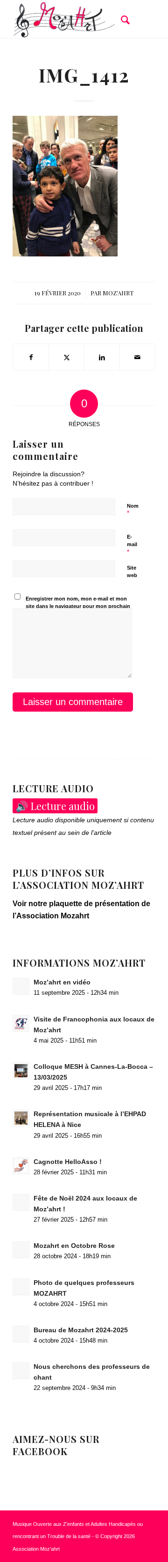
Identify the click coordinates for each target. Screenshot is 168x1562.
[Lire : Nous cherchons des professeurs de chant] (21, 1370)
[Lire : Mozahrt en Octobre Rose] (21, 1249)
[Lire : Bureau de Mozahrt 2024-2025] (21, 1334)
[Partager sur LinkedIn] (101, 357)
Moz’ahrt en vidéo (62, 982)
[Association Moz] (70, 19)
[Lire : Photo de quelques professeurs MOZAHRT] (21, 1286)
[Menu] (142, 19)
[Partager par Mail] (137, 357)
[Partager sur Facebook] (31, 357)
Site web (132, 571)
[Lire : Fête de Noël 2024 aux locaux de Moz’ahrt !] (21, 1202)
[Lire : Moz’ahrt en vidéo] (21, 986)
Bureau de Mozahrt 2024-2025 (81, 1330)
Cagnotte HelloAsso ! (68, 1161)
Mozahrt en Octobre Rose (74, 1245)
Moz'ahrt (118, 293)
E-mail (132, 545)
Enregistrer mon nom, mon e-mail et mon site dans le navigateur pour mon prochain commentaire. (78, 606)
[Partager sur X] (66, 357)
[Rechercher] (121, 19)
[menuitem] (121, 19)
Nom (133, 510)
